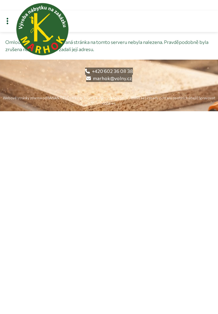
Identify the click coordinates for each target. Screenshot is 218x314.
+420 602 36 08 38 (112, 71)
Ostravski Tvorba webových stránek (96, 98)
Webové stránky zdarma (22, 98)
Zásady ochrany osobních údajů (171, 98)
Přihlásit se (136, 98)
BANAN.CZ (56, 98)
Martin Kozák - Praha (72, 12)
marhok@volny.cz (112, 78)
